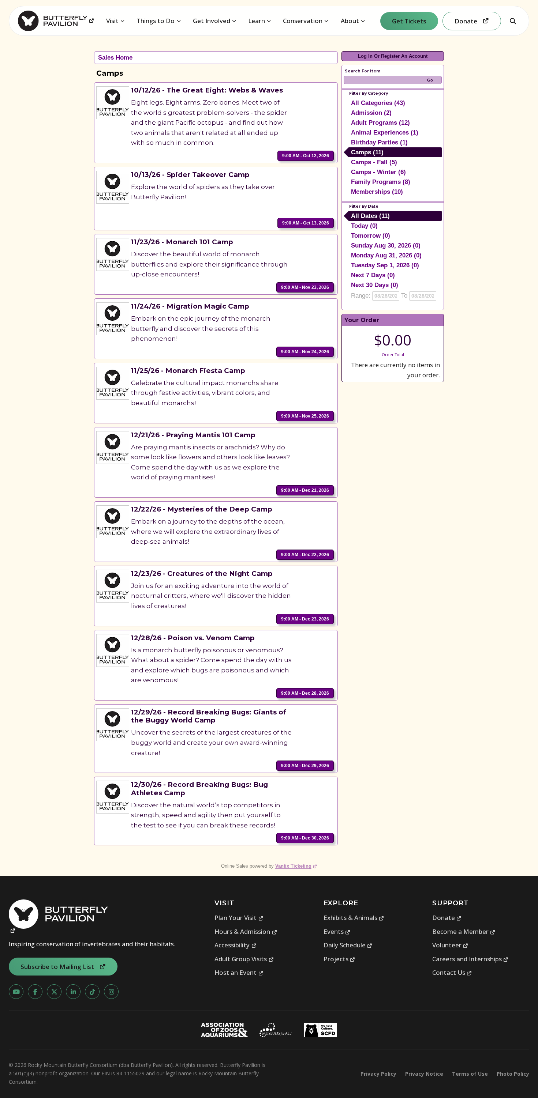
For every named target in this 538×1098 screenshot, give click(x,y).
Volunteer (450, 945)
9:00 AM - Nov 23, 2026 (305, 287)
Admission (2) (371, 112)
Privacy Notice (424, 1073)
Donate (447, 917)
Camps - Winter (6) (378, 172)
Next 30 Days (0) (374, 285)
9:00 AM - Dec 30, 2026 (305, 838)
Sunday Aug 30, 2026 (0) (386, 245)
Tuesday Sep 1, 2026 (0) (385, 265)
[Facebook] (35, 991)
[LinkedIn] (73, 991)
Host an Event (239, 972)
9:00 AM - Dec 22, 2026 (305, 554)
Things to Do (156, 20)
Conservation (302, 20)
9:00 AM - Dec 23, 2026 (305, 619)
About (350, 20)
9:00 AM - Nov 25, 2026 (305, 416)
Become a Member (464, 931)
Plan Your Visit (239, 917)
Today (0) (364, 225)
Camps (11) (367, 152)
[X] (54, 991)
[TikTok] (92, 991)
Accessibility (235, 945)
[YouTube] (16, 991)
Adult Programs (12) (380, 122)
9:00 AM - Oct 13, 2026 (305, 223)
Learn (256, 20)
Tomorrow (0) (370, 235)
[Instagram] (111, 991)
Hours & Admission (245, 931)
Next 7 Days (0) (373, 275)
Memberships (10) (377, 191)
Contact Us (452, 972)
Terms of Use (470, 1073)
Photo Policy (513, 1073)
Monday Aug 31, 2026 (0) (386, 255)
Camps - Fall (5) (374, 162)
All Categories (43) (378, 102)
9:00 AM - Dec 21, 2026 (305, 490)
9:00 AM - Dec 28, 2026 (305, 693)
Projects (339, 959)
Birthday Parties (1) (379, 142)
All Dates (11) (370, 215)
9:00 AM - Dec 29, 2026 (305, 765)
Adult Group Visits (244, 959)
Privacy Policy (378, 1073)
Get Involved (211, 20)
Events (337, 931)
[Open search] (512, 21)
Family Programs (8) (380, 181)
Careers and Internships (470, 959)
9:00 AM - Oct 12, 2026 (305, 155)
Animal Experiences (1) (384, 132)
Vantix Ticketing (296, 866)
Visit (112, 20)
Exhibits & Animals (354, 917)
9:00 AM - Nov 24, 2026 (305, 351)
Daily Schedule (348, 945)
